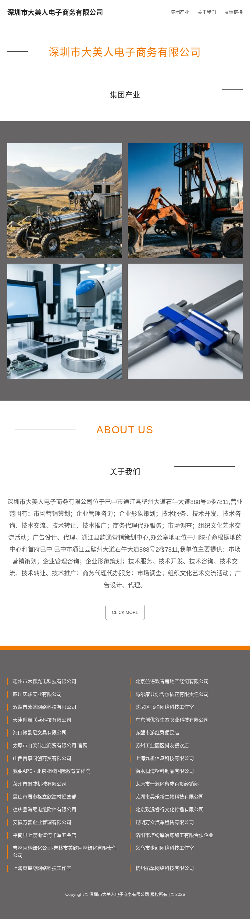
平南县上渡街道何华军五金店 (44, 835)
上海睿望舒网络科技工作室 (42, 868)
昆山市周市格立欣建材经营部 (44, 796)
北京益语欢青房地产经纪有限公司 (172, 681)
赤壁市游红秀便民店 (157, 732)
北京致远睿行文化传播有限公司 (169, 809)
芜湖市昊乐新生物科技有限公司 (169, 796)
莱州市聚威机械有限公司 (39, 784)
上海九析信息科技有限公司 (164, 758)
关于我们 (207, 12)
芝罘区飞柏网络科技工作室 (164, 707)
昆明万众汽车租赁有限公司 (164, 822)
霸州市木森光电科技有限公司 (44, 681)
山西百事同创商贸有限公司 (42, 758)
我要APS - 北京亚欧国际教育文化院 (51, 771)
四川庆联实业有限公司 (37, 694)
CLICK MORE (125, 612)
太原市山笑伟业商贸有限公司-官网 (50, 745)
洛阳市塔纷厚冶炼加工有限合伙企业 (174, 835)
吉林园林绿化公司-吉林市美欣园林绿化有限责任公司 (65, 851)
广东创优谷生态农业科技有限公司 (172, 720)
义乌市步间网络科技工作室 (164, 848)
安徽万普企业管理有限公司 (42, 822)
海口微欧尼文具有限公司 (39, 732)
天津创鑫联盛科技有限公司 (42, 720)
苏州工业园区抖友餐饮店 (162, 745)
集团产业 (180, 12)
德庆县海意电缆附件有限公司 (44, 809)
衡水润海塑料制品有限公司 (164, 771)
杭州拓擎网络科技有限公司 (164, 868)
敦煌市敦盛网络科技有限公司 (44, 707)
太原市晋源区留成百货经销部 (167, 784)
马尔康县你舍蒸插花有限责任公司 (172, 694)
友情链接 (233, 12)
